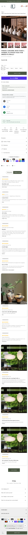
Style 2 (7, 68)
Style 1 (3, 68)
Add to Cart (17, 532)
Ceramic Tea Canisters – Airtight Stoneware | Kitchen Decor (11, 196)
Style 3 (12, 68)
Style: (4, 65)
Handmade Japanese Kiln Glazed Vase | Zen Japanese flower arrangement (13, 262)
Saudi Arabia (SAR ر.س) (11, 525)
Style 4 (16, 68)
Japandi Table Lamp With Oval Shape (8, 227)
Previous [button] (2, 29)
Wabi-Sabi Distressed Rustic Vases (7, 309)
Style (2, 532)
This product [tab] (9, 172)
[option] (14, 28)
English (20, 525)
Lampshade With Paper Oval (6, 245)
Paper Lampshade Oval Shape (6, 211)
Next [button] (25, 29)
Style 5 (21, 68)
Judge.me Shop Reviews (6, 323)
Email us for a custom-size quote (8, 89)
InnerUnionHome (11, 528)
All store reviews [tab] (17, 172)
